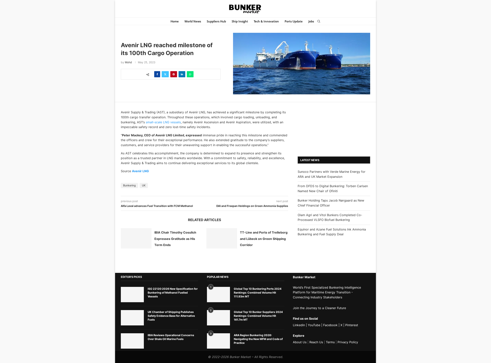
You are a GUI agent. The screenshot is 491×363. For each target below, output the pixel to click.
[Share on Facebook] (157, 74)
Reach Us (316, 342)
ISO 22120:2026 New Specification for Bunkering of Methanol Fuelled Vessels (173, 292)
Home (175, 21)
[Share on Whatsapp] (190, 74)
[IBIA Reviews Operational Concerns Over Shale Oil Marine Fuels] (132, 341)
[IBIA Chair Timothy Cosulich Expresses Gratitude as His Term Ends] (136, 238)
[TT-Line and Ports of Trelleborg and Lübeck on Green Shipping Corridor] (221, 238)
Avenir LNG (140, 171)
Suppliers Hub (216, 21)
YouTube (314, 325)
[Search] (319, 21)
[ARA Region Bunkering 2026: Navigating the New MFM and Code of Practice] (218, 341)
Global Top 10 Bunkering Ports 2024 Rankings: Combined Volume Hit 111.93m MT (257, 292)
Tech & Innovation (266, 21)
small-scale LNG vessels (163, 122)
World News (193, 21)
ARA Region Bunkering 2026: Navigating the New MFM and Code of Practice (258, 338)
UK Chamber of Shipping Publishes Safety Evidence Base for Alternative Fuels (171, 315)
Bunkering (129, 185)
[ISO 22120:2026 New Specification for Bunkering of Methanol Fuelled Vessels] (132, 294)
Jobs (311, 21)
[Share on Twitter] (165, 74)
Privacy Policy (348, 342)
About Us (299, 342)
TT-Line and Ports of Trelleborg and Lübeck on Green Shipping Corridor (264, 238)
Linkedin (299, 325)
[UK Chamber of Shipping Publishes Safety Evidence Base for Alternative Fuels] (132, 317)
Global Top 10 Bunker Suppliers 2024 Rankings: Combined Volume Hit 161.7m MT (258, 315)
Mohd (128, 62)
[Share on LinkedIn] (182, 74)
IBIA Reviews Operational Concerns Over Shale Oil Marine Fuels (171, 337)
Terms (330, 342)
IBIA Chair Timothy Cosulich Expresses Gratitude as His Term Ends (175, 238)
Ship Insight (240, 21)
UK (144, 185)
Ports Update (294, 21)
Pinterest (351, 325)
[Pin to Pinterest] (173, 74)
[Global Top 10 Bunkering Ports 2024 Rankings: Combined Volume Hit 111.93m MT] (218, 294)
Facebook (330, 325)
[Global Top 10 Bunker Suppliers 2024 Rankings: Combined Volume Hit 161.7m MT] (218, 317)
